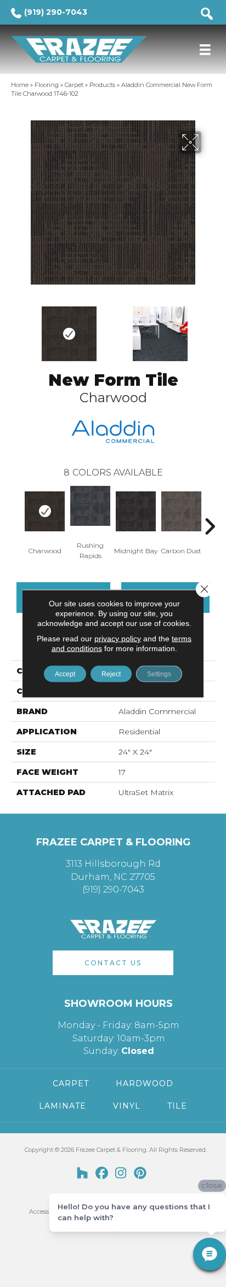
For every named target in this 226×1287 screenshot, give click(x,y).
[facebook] (102, 1174)
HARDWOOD (144, 1083)
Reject (111, 674)
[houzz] (83, 1174)
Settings (159, 674)
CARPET (71, 1083)
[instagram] (121, 1174)
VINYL (126, 1106)
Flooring (47, 85)
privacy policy (117, 638)
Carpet (74, 85)
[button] (113, 962)
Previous (16, 328)
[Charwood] (44, 511)
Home (20, 85)
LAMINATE (62, 1106)
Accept (65, 674)
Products (102, 85)
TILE (177, 1106)
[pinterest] (140, 1174)
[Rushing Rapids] (90, 506)
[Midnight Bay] (136, 511)
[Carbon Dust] (181, 511)
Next (209, 328)
